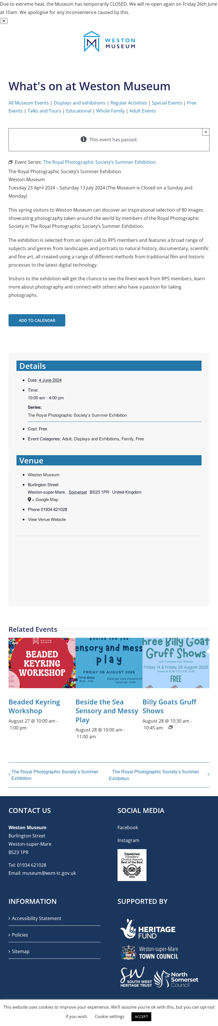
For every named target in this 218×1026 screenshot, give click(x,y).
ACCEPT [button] (141, 1016)
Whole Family (110, 111)
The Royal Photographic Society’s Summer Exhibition (77, 415)
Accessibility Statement (36, 918)
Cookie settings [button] (109, 1016)
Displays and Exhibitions (96, 439)
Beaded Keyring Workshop (34, 706)
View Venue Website (47, 519)
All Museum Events (29, 103)
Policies (20, 935)
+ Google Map (45, 499)
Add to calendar (37, 320)
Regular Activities (128, 103)
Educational (78, 111)
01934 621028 (31, 865)
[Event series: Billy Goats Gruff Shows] (171, 727)
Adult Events (142, 111)
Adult (67, 439)
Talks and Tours (44, 111)
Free (140, 439)
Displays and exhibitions (80, 103)
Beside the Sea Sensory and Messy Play (107, 710)
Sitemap (21, 951)
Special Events (167, 103)
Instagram (128, 840)
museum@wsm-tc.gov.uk (49, 873)
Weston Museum (44, 474)
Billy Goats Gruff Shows (169, 706)
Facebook (128, 827)
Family (127, 439)
